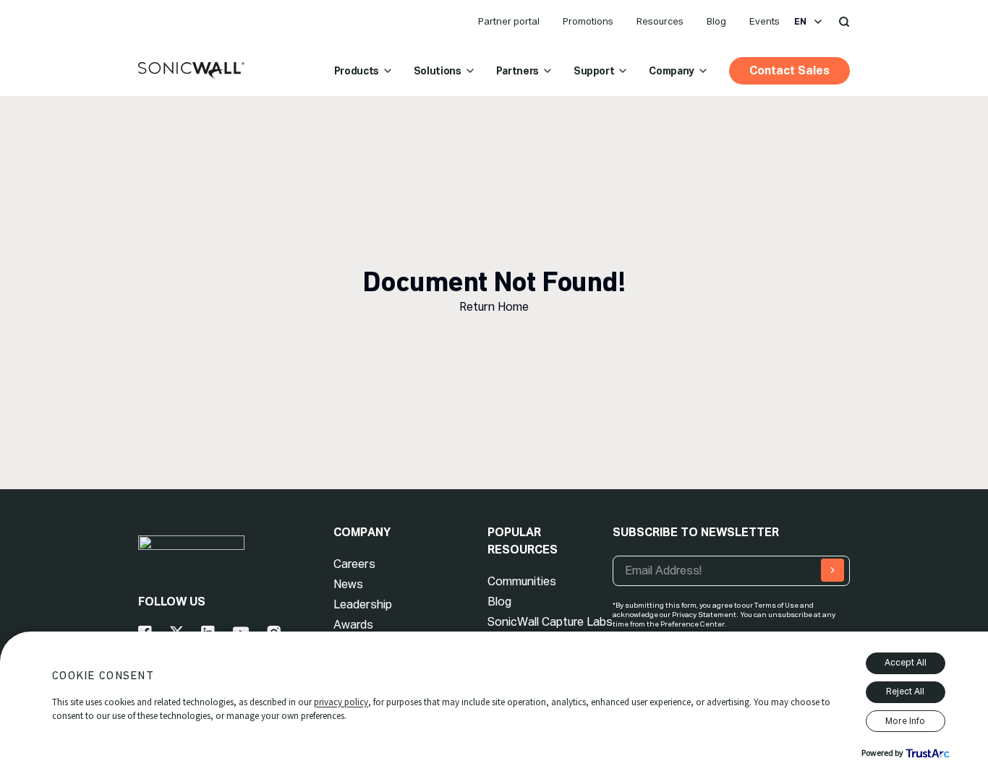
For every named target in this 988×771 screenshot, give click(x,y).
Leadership (362, 604)
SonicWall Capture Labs (550, 622)
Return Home (494, 307)
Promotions (588, 21)
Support (594, 71)
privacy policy (341, 702)
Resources (659, 21)
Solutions (437, 71)
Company (671, 71)
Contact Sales (789, 70)
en (800, 22)
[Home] (191, 70)
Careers (354, 564)
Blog (716, 21)
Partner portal (509, 21)
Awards (353, 625)
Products (356, 71)
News (348, 584)
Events (764, 21)
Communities (521, 581)
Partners (517, 71)
